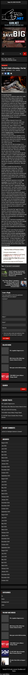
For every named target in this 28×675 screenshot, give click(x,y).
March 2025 (4, 493)
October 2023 (5, 544)
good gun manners (20, 233)
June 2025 (4, 484)
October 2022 (5, 580)
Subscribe (24, 54)
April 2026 (4, 454)
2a (5, 266)
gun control (9, 266)
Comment (5, 299)
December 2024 (6, 502)
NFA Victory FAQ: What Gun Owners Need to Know (5, 359)
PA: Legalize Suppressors (5, 350)
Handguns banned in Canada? (14, 431)
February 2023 (5, 568)
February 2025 (5, 496)
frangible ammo (9, 132)
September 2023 (6, 547)
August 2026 (5, 442)
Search (5, 385)
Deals (3, 599)
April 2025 (4, 490)
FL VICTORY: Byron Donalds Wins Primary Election (5, 652)
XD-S (22, 199)
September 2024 (6, 511)
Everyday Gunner (7, 94)
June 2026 (4, 448)
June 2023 (4, 556)
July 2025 (4, 481)
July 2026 (4, 445)
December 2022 (6, 574)
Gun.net (14, 23)
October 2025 (5, 472)
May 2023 (4, 559)
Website (4, 328)
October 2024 (5, 508)
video (3, 605)
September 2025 (6, 475)
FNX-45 (9, 158)
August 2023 (5, 550)
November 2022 (6, 577)
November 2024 (6, 505)
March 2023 (4, 565)
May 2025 (4, 487)
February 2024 (5, 532)
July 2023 (4, 553)
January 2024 (5, 535)
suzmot (4, 431)
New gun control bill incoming (5, 367)
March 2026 (4, 457)
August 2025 (5, 478)
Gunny (4, 70)
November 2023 (6, 541)
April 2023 (4, 562)
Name (4, 317)
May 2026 (4, 451)
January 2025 (5, 499)
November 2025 (6, 469)
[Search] (20, 53)
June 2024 (4, 520)
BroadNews (20, 669)
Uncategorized (4, 65)
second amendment (15, 266)
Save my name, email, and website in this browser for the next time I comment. (14, 334)
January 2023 (5, 571)
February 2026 (5, 460)
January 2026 (5, 463)
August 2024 (5, 514)
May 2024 (4, 523)
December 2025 (6, 466)
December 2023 (6, 538)
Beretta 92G (21, 108)
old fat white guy (16, 100)
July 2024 (4, 517)
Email (4, 322)
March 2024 (4, 529)
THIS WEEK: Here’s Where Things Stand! (5, 376)
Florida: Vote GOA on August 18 (5, 661)
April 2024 (4, 526)
